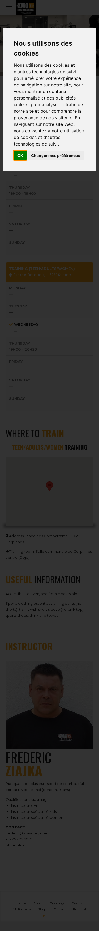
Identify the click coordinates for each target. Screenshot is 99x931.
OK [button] (20, 155)
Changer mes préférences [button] (55, 155)
